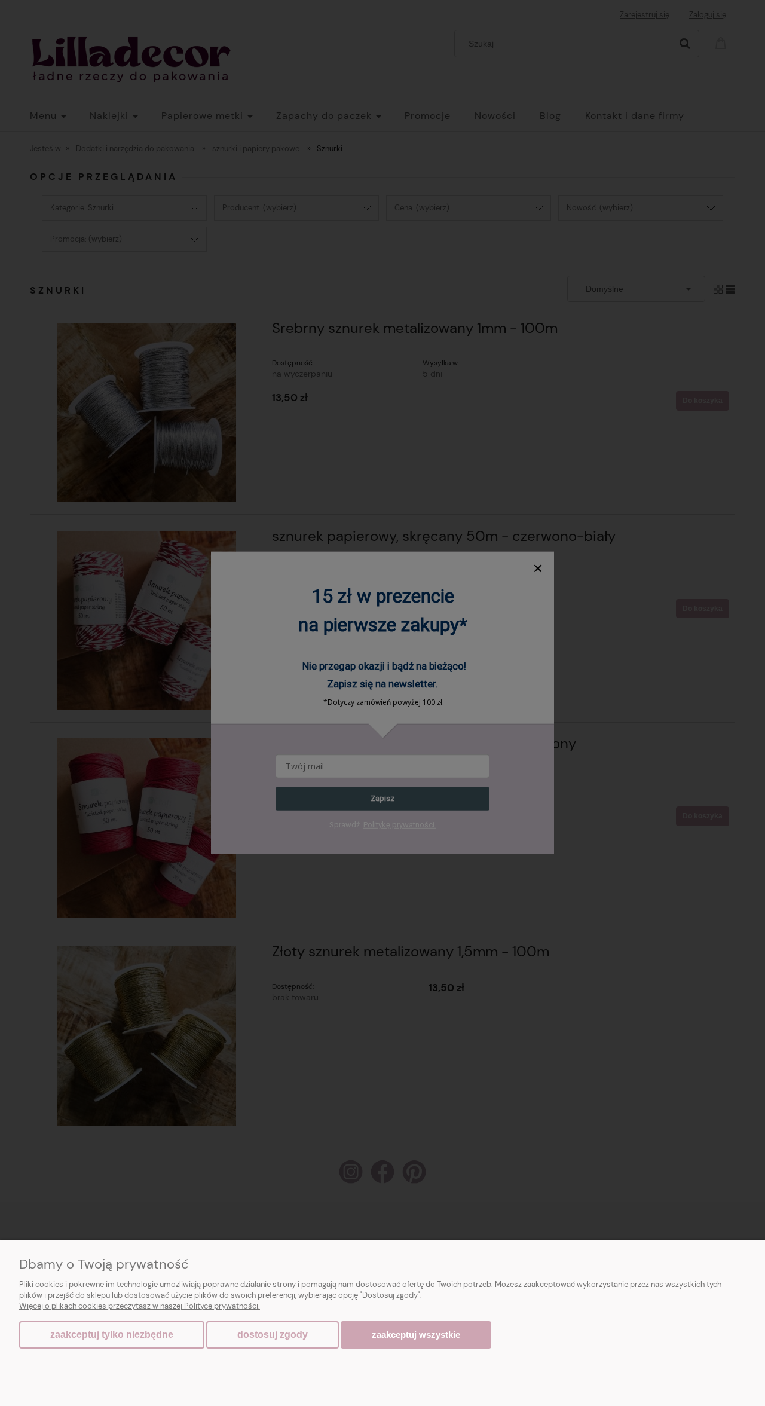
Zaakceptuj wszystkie (416, 1334)
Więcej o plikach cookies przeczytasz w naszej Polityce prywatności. (139, 1306)
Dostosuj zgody (272, 1334)
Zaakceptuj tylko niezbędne (111, 1334)
